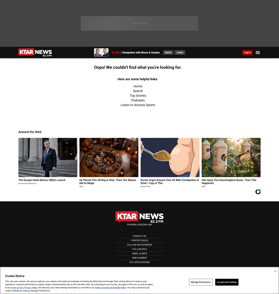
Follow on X (139, 249)
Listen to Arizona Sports (138, 105)
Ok (275, 271)
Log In (247, 52)
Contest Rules (139, 240)
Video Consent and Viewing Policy (110, 287)
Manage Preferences (201, 282)
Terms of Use (17, 287)
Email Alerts (139, 253)
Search (138, 91)
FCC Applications (139, 262)
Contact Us (139, 236)
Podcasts (138, 100)
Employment (139, 258)
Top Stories (138, 96)
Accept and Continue (227, 282)
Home (138, 86)
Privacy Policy (31, 287)
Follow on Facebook (139, 244)
